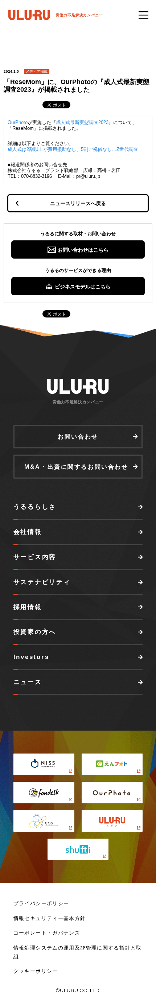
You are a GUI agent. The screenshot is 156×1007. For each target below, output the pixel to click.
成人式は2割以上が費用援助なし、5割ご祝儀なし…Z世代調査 (73, 149)
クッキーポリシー (35, 971)
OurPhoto (18, 122)
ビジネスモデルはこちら (83, 286)
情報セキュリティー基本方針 (49, 918)
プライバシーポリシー (41, 903)
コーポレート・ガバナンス (47, 933)
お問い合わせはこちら (83, 250)
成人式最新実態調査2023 (82, 122)
